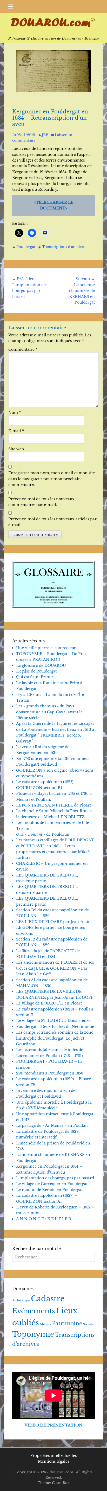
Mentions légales (53, 1461)
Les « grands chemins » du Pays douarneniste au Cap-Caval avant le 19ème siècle (49, 712)
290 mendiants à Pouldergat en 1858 (49, 1073)
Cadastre (48, 1298)
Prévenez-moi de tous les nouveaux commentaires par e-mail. (41, 502)
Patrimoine (67, 1323)
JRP (45, 135)
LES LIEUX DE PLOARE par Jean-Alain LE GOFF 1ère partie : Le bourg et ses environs (53, 927)
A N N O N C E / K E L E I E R (43, 1219)
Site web (16, 449)
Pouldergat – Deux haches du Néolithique (55, 1026)
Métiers (45, 1324)
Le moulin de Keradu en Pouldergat (49, 1189)
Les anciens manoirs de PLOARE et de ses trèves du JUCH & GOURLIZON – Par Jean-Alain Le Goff (55, 968)
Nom (14, 412)
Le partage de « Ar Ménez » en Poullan (52, 1125)
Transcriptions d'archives (63, 247)
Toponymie (33, 1334)
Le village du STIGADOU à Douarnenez (53, 1020)
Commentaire (22, 349)
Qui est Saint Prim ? (34, 677)
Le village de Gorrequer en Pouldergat (52, 1183)
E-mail (16, 430)
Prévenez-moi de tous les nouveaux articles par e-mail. (52, 522)
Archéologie (21, 1300)
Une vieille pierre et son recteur (46, 647)
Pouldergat (25, 247)
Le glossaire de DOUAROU (41, 665)
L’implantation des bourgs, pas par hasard (55, 1178)
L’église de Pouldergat (36, 671)
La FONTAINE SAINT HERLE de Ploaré (54, 805)
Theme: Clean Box (54, 1483)
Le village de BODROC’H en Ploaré (49, 1003)
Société (88, 1324)
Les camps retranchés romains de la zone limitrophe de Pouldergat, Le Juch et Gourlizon (54, 1038)
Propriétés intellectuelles (53, 1456)
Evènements (33, 1311)
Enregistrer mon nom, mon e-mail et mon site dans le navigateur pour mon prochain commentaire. (51, 479)
